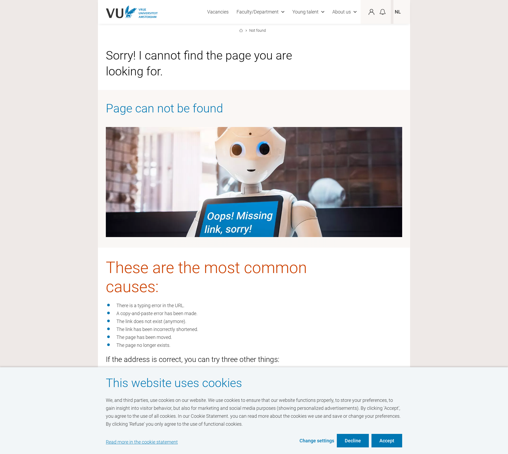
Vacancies (218, 12)
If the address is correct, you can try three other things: (192, 359)
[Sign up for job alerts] (382, 12)
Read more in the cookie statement (142, 442)
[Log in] (374, 12)
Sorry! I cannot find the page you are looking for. (199, 63)
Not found (257, 30)
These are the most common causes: (206, 277)
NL (398, 12)
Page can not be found (164, 108)
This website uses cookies (174, 383)
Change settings (317, 440)
